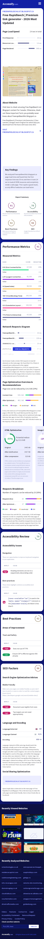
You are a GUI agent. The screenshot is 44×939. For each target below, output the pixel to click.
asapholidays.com (30, 872)
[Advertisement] (22, 59)
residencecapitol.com (10, 872)
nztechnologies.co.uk (10, 867)
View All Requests (22, 349)
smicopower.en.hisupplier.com (33, 867)
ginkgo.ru (27, 878)
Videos (4, 912)
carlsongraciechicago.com (33, 888)
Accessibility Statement (11, 915)
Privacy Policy (7, 919)
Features (12, 912)
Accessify (10, 4)
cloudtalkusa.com (8, 893)
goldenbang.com (29, 904)
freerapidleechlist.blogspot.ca (18, 11)
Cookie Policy (20, 919)
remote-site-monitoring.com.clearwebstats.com (33, 883)
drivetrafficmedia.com (10, 904)
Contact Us (22, 912)
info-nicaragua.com (9, 883)
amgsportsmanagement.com (33, 899)
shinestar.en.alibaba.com (32, 893)
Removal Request (28, 915)
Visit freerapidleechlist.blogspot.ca (18, 130)
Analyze (34, 926)
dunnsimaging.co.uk (9, 888)
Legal (31, 912)
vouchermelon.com (9, 899)
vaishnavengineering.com (11, 878)
